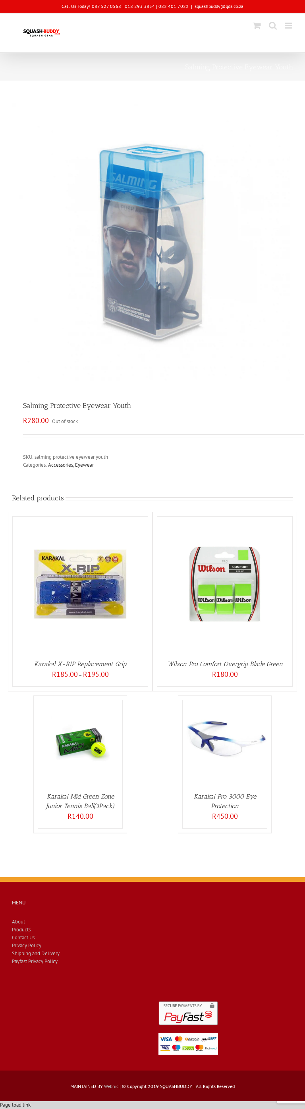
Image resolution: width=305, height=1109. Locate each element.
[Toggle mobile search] (273, 25)
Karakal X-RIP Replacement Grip (80, 664)
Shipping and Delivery (36, 953)
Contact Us (23, 937)
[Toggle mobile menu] (289, 25)
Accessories (60, 465)
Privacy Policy (26, 945)
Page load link (15, 1104)
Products (21, 929)
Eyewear (84, 465)
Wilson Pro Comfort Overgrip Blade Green (225, 664)
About (18, 921)
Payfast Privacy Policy (35, 961)
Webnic (111, 1086)
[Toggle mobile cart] (257, 25)
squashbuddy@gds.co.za (219, 6)
